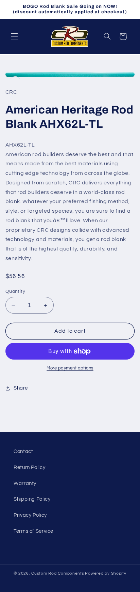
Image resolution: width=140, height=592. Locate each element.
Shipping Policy (32, 499)
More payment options (70, 368)
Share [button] (21, 388)
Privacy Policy (30, 515)
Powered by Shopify (105, 573)
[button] (14, 36)
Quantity (15, 291)
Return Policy (29, 467)
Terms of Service (33, 531)
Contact (23, 451)
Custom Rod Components (57, 573)
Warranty (25, 483)
